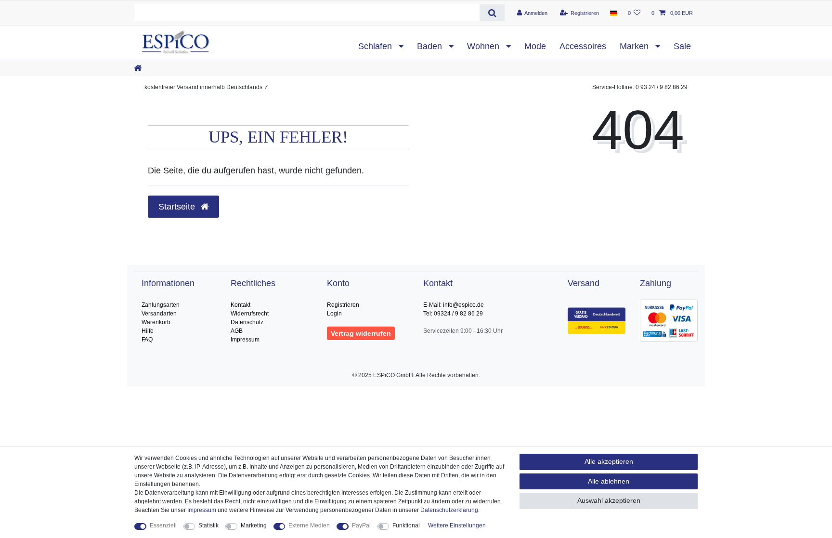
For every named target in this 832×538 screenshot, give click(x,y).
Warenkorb (156, 322)
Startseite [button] (177, 206)
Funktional (406, 525)
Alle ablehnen (608, 481)
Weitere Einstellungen (457, 525)
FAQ (147, 339)
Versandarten (159, 313)
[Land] (613, 13)
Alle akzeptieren (609, 461)
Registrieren (343, 305)
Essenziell (163, 525)
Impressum (245, 339)
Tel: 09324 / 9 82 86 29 (453, 313)
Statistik (208, 525)
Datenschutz (247, 322)
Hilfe (148, 331)
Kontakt (240, 305)
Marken (635, 46)
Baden (430, 46)
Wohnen (484, 46)
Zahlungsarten (161, 305)
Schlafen (376, 46)
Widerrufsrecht (250, 313)
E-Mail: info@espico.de (453, 305)
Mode (535, 46)
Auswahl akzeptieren (608, 500)
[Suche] (492, 12)
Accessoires (582, 46)
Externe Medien (309, 525)
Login (334, 313)
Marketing (254, 525)
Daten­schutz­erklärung (449, 510)
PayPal (361, 525)
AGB (237, 331)
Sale (682, 46)
